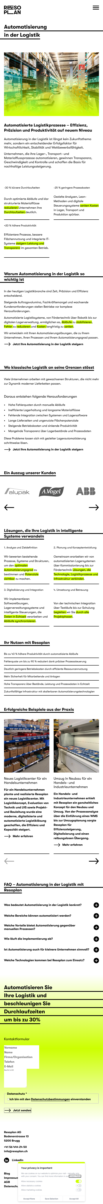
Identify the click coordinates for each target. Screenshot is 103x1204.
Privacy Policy (75, 1176)
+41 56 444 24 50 (15, 1147)
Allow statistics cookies (31, 1186)
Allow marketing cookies (31, 1190)
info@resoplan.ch (16, 1151)
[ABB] (86, 491)
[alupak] (17, 491)
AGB (7, 1182)
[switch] (79, 1181)
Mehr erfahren (23, 836)
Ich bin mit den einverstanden (50, 1099)
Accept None (29, 1199)
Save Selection (51, 1199)
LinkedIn (5, 1160)
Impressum (11, 1178)
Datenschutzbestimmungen (50, 1099)
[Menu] (96, 8)
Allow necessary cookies (31, 1181)
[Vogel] (51, 491)
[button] (9, 507)
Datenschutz (12, 1186)
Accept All (74, 1199)
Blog (7, 1173)
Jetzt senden (22, 1110)
